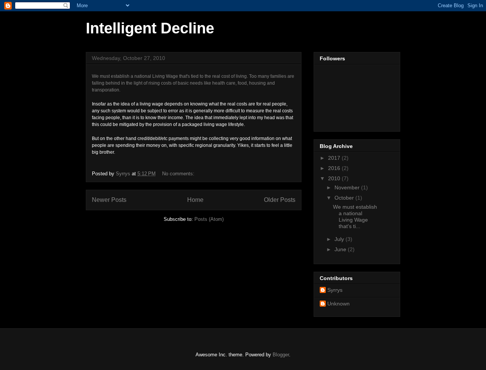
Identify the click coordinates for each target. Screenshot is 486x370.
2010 (335, 178)
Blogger (281, 354)
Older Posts (279, 200)
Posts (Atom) (209, 219)
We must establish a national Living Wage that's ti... (355, 216)
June (341, 249)
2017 (335, 158)
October (345, 198)
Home (195, 200)
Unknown (338, 304)
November (348, 187)
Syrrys (334, 290)
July (340, 239)
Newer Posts (109, 200)
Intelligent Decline (150, 28)
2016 (335, 168)
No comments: (179, 173)
